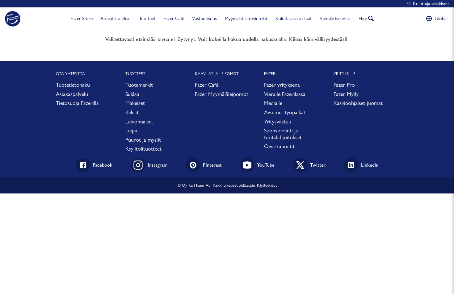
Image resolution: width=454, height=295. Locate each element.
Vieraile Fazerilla (335, 18)
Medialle (273, 103)
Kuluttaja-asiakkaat (431, 3)
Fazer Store (81, 18)
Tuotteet (147, 18)
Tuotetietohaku (73, 84)
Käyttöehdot (267, 185)
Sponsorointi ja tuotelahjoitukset (283, 133)
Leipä (131, 130)
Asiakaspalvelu (72, 94)
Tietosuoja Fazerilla (77, 103)
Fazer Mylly (346, 94)
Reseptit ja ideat (116, 18)
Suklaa (132, 94)
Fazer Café (173, 18)
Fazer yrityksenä (282, 84)
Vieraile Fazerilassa (284, 94)
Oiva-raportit (279, 146)
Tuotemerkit (139, 84)
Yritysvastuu (277, 121)
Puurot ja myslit (143, 139)
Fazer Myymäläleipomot (221, 94)
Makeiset (135, 103)
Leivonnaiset (139, 121)
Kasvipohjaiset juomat (358, 103)
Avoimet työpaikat (284, 112)
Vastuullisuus (204, 18)
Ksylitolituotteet (143, 148)
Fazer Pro (344, 84)
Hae (363, 18)
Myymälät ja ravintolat (246, 18)
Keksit (132, 112)
